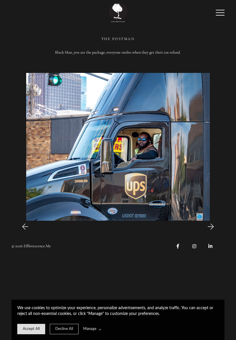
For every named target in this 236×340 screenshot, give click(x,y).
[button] (220, 13)
